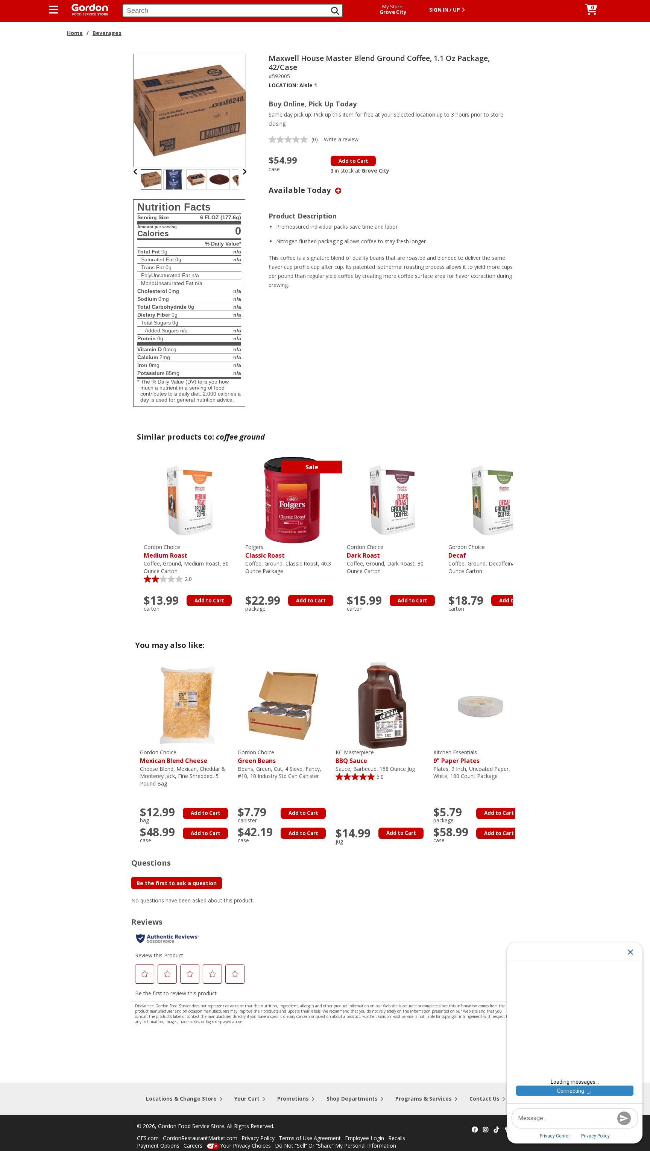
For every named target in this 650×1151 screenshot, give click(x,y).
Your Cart (247, 1098)
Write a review (341, 139)
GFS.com (148, 1138)
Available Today (301, 190)
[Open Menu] (53, 10)
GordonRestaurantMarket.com (200, 1138)
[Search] (335, 11)
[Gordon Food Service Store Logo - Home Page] (86, 8)
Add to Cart (353, 161)
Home (75, 32)
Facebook (474, 1129)
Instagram (485, 1129)
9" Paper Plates (456, 757)
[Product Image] (190, 110)
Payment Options (158, 1145)
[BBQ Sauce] (382, 704)
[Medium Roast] (190, 499)
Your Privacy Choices (245, 1145)
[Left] (135, 172)
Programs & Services (423, 1098)
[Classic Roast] (292, 499)
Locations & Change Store (181, 1098)
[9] (480, 704)
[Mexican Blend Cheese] (187, 704)
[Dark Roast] (394, 499)
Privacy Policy (258, 1138)
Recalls (396, 1138)
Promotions (293, 1098)
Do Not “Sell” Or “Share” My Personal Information (335, 1145)
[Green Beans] (284, 704)
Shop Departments (352, 1098)
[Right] (244, 172)
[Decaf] (495, 499)
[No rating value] (290, 139)
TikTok (496, 1129)
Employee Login (364, 1138)
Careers (193, 1145)
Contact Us (484, 1098)
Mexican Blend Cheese (173, 757)
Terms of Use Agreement (310, 1138)
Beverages (107, 32)
